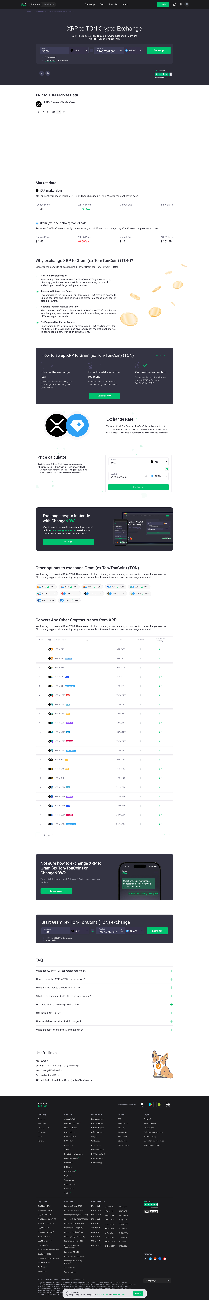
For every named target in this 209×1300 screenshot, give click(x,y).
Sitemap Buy (42, 1271)
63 (53, 835)
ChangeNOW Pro (70, 1119)
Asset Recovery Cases (152, 1145)
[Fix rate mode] (121, 51)
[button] (78, 50)
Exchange (90, 4)
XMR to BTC (95, 1228)
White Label (95, 1141)
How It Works (123, 1123)
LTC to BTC (109, 1233)
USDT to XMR (96, 1215)
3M (53, 112)
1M (48, 112)
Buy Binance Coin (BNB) (47, 1219)
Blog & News (42, 1123)
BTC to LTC (123, 1220)
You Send (45, 49)
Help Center (122, 1136)
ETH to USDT (123, 1224)
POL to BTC (123, 1242)
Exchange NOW (104, 396)
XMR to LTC (109, 1224)
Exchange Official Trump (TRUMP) (73, 1262)
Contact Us (122, 1132)
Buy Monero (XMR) (45, 1241)
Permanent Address (71, 1123)
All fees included (50, 57)
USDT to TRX (110, 1207)
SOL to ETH (123, 1207)
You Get (100, 49)
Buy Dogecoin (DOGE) (46, 1232)
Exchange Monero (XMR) (73, 1228)
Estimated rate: (50, 60)
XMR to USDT (110, 1242)
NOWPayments (97, 1154)
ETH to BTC (95, 1223)
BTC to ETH (95, 1237)
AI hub (66, 1150)
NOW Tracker (69, 1136)
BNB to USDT (110, 1246)
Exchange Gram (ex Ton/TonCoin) (71, 1246)
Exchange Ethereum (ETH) (74, 1210)
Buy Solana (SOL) (44, 1254)
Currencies (39, 11)
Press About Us (43, 1128)
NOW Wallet (68, 1132)
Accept (138, 1293)
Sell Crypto (42, 1267)
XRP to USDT (62, 695)
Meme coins (68, 1163)
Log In (163, 4)
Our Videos (42, 1132)
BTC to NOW (123, 1233)
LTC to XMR (109, 1211)
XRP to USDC (62, 787)
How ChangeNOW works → (50, 1070)
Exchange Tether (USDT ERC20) (76, 1215)
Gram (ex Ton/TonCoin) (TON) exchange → (59, 1065)
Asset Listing (96, 1145)
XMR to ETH (109, 1229)
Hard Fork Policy (150, 1136)
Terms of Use (102, 1294)
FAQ (119, 1119)
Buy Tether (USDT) (45, 1215)
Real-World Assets (71, 1158)
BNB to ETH (95, 1232)
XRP (49, 11)
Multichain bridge (97, 1150)
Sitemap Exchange (71, 1272)
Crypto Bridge (69, 1171)
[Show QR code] (168, 1104)
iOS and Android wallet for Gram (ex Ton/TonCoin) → (64, 1080)
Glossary (121, 1128)
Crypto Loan (69, 1176)
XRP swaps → (43, 1060)
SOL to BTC (95, 1241)
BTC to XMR (95, 1206)
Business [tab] (49, 4)
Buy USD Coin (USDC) (46, 1223)
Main (29, 11)
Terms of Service (150, 1123)
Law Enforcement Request (154, 1141)
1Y (59, 112)
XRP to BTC (59, 649)
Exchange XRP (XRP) (72, 1252)
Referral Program (97, 1128)
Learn (125, 4)
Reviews (41, 1141)
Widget (94, 1136)
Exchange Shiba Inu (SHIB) (74, 1256)
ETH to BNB (109, 1215)
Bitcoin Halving (123, 1145)
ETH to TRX (123, 1237)
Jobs (40, 1136)
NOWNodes (95, 1163)
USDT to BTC (96, 1245)
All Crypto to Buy (44, 1263)
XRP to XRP (61, 760)
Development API (97, 1119)
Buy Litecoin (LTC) (44, 1237)
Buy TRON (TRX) (44, 1245)
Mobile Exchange (70, 1128)
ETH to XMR (95, 1219)
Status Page (122, 1141)
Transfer (113, 4)
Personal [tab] (35, 4)
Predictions (68, 1145)
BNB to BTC (109, 1220)
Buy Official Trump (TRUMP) (48, 1258)
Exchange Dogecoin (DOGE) (74, 1237)
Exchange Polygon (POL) (73, 1241)
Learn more (160, 355)
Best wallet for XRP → (47, 1075)
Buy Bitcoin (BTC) (44, 1206)
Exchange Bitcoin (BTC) (73, 1206)
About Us (41, 1119)
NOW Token (68, 1141)
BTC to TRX (123, 1229)
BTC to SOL (123, 1246)
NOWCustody (96, 1158)
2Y (63, 112)
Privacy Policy (149, 1128)
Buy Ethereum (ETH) (45, 1210)
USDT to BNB (123, 1215)
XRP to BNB (61, 769)
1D (38, 112)
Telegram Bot (69, 1180)
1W (43, 112)
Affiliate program (97, 1132)
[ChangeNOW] (23, 4)
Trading (67, 1193)
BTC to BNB (109, 1237)
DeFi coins (68, 1167)
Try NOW (68, 542)
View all (167, 835)
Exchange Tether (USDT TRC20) (76, 1219)
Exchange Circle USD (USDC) (74, 1223)
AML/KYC (147, 1119)
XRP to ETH (59, 668)
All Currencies (69, 1268)
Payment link (69, 1189)
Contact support (56, 891)
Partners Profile (97, 1123)
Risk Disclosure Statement (153, 1132)
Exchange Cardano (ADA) (73, 1232)
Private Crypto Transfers (73, 1154)
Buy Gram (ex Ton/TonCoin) (48, 1250)
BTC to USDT (96, 1210)
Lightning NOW (70, 1184)
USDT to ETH (123, 1211)
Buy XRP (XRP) (43, 1228)
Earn (102, 4)
